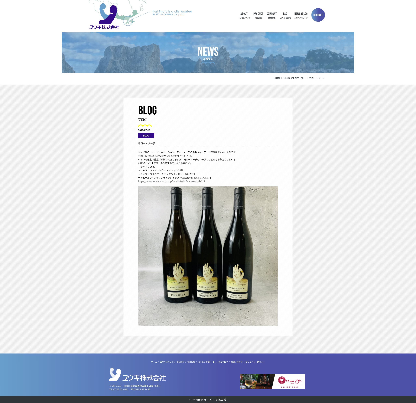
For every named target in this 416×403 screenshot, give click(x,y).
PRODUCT (258, 15)
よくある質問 (204, 361)
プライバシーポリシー (255, 361)
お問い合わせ (237, 361)
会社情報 (191, 361)
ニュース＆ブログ (220, 361)
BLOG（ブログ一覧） (295, 78)
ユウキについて (167, 361)
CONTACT (318, 15)
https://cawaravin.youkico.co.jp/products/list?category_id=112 (171, 181)
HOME (276, 78)
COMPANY (272, 15)
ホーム (154, 361)
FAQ (285, 15)
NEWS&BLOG (301, 15)
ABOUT (244, 15)
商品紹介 (180, 361)
